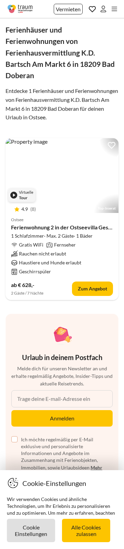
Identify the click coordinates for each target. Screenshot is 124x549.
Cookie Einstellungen (31, 530)
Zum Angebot (92, 288)
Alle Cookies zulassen (86, 530)
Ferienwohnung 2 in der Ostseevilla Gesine (63, 227)
